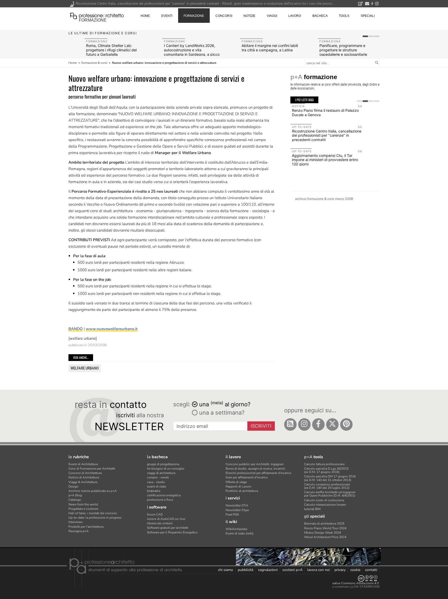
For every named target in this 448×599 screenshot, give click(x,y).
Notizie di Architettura (83, 477)
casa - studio (156, 482)
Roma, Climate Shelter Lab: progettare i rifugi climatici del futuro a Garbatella (111, 50)
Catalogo (74, 500)
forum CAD (155, 514)
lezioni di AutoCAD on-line (166, 519)
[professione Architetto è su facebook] (318, 424)
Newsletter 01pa (237, 510)
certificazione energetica (163, 495)
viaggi (272, 16)
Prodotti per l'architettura (85, 527)
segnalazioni (268, 569)
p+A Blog (75, 495)
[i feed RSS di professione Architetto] (290, 424)
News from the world (83, 504)
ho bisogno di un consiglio (165, 468)
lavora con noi (318, 569)
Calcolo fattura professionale (324, 464)
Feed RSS (232, 514)
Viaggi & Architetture (82, 482)
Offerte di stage (236, 482)
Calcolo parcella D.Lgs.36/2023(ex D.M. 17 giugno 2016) (326, 470)
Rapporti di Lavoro (238, 486)
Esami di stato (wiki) (240, 533)
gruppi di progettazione (163, 464)
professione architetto (97, 15)
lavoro (294, 16)
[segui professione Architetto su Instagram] (304, 424)
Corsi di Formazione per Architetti (91, 468)
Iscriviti (261, 426)
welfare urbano (85, 368)
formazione (93, 20)
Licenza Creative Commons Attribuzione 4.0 (348, 583)
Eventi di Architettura (83, 464)
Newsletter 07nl (237, 505)
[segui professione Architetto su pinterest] (346, 424)
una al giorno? (224, 404)
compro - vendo (158, 477)
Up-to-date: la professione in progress (95, 518)
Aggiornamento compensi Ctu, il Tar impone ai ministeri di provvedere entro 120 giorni (325, 159)
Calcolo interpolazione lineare (325, 505)
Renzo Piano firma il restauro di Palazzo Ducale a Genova (325, 112)
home (145, 16)
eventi (166, 16)
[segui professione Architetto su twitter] (332, 424)
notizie (249, 16)
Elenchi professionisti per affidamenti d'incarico (258, 473)
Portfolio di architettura (242, 491)
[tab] (365, 36)
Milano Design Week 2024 (322, 533)
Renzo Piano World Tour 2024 (325, 528)
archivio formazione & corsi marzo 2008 (324, 199)
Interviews (75, 522)
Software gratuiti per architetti (167, 528)
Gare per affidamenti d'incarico (247, 477)
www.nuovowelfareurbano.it (111, 328)
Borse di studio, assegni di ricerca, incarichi (255, 468)
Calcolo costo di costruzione (324, 500)
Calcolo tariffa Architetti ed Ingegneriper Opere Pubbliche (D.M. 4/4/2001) (329, 494)
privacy (340, 569)
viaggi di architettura (161, 473)
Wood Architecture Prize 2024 (325, 537)
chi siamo (225, 569)
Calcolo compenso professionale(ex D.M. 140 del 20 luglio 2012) (327, 486)
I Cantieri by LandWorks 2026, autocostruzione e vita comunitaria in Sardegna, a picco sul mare (192, 52)
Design (73, 486)
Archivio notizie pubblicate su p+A (92, 491)
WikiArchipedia (236, 529)
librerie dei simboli (160, 523)
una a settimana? (221, 412)
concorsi (223, 16)
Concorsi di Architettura (85, 473)
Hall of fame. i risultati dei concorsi (92, 513)
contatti (371, 569)
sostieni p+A (292, 569)
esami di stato (156, 486)
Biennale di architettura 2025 (324, 523)
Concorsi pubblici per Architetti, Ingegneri (255, 464)
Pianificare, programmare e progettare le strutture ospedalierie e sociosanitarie (343, 50)
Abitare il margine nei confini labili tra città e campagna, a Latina (270, 47)
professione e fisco (160, 500)
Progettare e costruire (83, 509)
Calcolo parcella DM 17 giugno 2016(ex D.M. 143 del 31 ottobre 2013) (330, 478)
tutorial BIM (312, 509)
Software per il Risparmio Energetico (172, 532)
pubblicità (245, 569)
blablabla (153, 491)
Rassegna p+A (78, 531)
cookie (355, 569)
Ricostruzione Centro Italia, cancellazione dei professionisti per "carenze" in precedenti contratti (326, 135)
